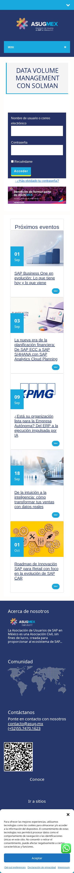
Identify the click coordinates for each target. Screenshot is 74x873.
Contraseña (19, 142)
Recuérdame (23, 161)
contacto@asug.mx (25, 723)
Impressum (64, 867)
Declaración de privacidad (42, 867)
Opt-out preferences (15, 867)
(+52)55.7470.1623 (24, 728)
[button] (68, 814)
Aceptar (37, 858)
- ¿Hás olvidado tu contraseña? (37, 180)
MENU (11, 47)
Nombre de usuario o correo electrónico (30, 121)
